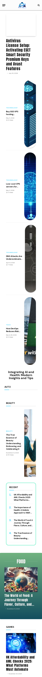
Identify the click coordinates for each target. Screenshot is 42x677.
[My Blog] (22, 5)
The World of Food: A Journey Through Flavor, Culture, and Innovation (23, 524)
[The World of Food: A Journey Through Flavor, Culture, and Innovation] (21, 579)
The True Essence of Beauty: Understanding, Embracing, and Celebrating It (13, 441)
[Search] (38, 5)
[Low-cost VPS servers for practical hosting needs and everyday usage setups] (30, 186)
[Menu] (3, 5)
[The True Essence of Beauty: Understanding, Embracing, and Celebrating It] (30, 443)
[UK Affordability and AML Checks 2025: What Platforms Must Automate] (21, 643)
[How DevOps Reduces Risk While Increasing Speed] (30, 331)
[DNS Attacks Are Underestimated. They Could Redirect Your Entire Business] (31, 258)
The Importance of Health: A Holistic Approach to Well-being (22, 511)
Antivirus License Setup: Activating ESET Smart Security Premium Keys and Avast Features (18, 54)
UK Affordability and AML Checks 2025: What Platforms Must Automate (23, 498)
